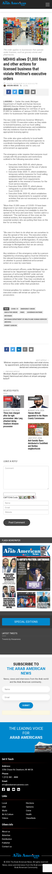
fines (22, 312)
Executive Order (10, 312)
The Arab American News (21, 862)
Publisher (6, 843)
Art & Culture (7, 814)
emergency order (10, 109)
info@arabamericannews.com (15, 784)
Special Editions (26, 621)
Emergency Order (28, 309)
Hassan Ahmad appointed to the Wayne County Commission (38, 416)
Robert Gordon (10, 325)
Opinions (30, 807)
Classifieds (31, 818)
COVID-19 (14, 309)
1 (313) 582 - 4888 (10, 777)
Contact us (7, 846)
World (4, 810)
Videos (5, 818)
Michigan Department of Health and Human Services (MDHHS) (25, 320)
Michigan (8, 316)
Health (29, 814)
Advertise (6, 835)
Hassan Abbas (13, 86)
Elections (30, 803)
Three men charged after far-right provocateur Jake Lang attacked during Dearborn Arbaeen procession (13, 420)
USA (4, 807)
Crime (28, 810)
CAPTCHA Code (10, 497)
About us (6, 831)
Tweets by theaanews (11, 639)
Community (34, 398)
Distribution (7, 839)
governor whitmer (34, 312)
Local (25, 86)
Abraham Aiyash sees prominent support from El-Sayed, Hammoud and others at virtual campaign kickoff (25, 376)
